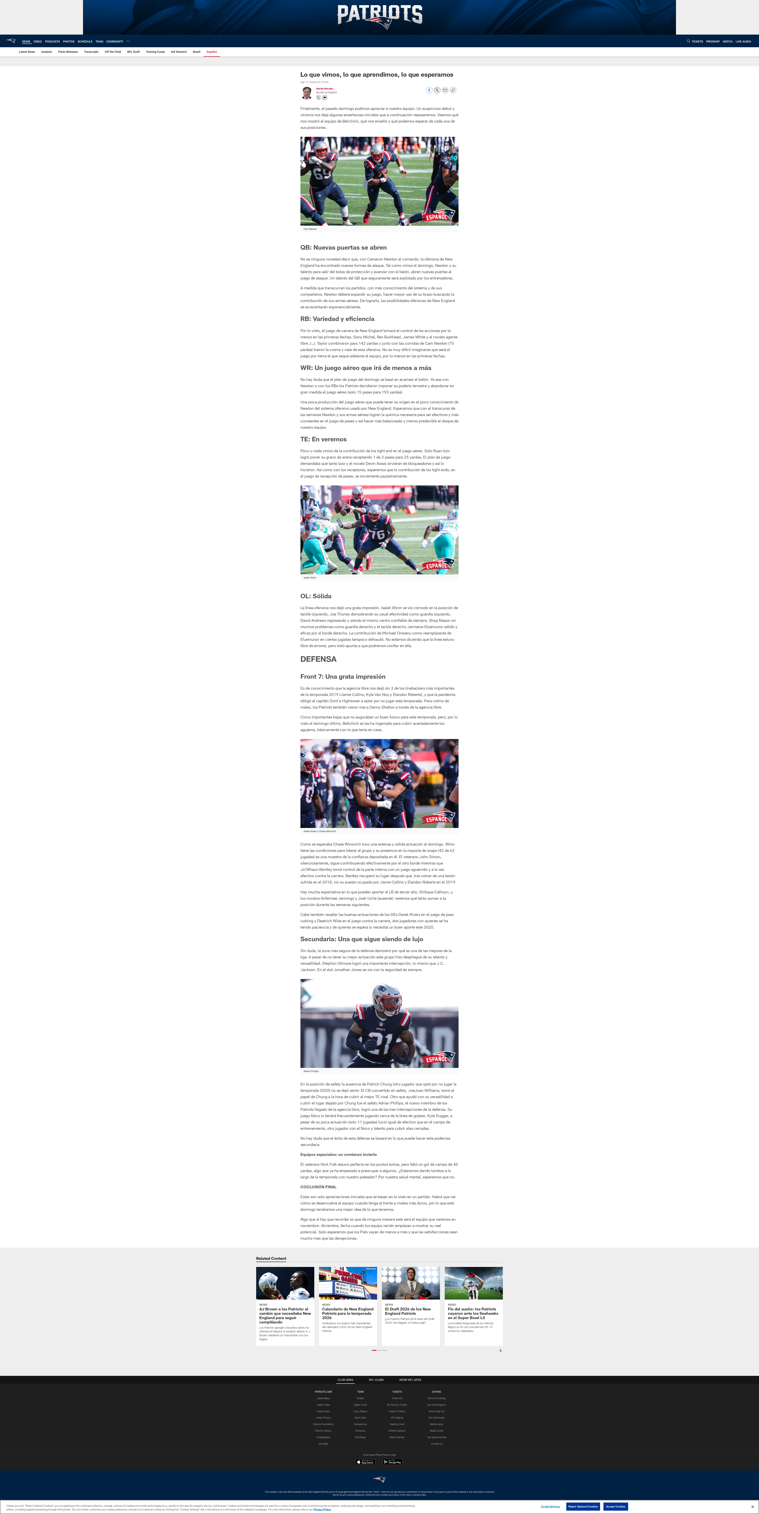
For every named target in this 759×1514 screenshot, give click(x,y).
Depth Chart (360, 1404)
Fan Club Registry (436, 1404)
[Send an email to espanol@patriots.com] (324, 97)
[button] (374, 1350)
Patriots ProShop (436, 1398)
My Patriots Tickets (397, 1404)
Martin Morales (324, 88)
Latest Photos (323, 1417)
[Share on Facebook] (429, 92)
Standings (360, 1437)
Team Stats (360, 1417)
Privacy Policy (322, 1509)
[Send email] (445, 92)
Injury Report (360, 1411)
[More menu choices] (128, 41)
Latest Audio (323, 1411)
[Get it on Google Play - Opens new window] (392, 1464)
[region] (379, 1507)
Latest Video (323, 1404)
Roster (360, 1398)
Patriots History (323, 1430)
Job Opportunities (436, 1437)
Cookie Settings (550, 1506)
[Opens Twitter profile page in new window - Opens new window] (318, 97)
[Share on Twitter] (437, 92)
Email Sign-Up (436, 1411)
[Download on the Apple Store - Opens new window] (365, 1462)
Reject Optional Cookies (583, 1506)
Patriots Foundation (323, 1424)
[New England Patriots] (379, 1480)
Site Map (323, 1443)
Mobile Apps (436, 1424)
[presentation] (501, 1351)
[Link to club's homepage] (11, 41)
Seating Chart (397, 1424)
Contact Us (437, 1443)
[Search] (688, 41)
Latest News (323, 1398)
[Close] (752, 1506)
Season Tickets (397, 1411)
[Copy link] (453, 90)
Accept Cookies (615, 1506)
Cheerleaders (323, 1437)
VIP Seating (397, 1417)
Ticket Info (397, 1398)
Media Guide (436, 1430)
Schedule (360, 1430)
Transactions (360, 1424)
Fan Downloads (437, 1417)
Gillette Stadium (397, 1430)
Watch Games (397, 1437)
